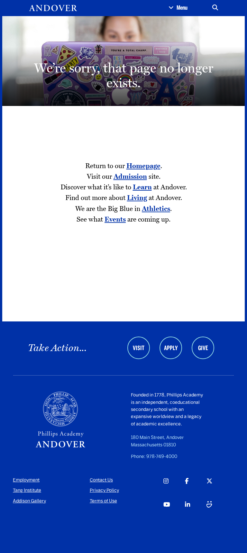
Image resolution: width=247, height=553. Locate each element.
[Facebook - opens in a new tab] (195, 489)
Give (203, 348)
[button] (178, 8)
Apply (171, 348)
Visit (138, 348)
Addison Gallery (29, 501)
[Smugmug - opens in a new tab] (217, 512)
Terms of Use (103, 501)
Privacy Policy (104, 490)
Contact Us (101, 480)
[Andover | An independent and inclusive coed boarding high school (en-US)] (53, 8)
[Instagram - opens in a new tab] (174, 489)
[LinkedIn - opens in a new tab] (195, 512)
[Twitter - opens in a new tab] (217, 489)
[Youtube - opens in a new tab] (174, 512)
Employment (26, 480)
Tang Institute (27, 490)
